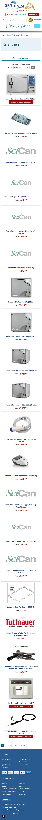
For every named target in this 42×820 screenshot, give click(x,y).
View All (23, 745)
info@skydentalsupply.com (15, 810)
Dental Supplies (6, 759)
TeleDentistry (23, 794)
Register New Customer (9, 791)
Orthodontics (23, 762)
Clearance (5, 767)
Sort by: (10, 67)
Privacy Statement (24, 789)
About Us (4, 783)
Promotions (9, 14)
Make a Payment (34, 14)
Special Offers (23, 765)
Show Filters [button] (22, 58)
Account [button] (27, 26)
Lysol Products (6, 765)
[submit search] (25, 20)
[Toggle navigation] (37, 26)
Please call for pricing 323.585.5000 (21, 102)
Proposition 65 (6, 794)
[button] (17, 26)
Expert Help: (20, 11)
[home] (14, 5)
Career (4, 786)
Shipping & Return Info (9, 789)
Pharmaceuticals (7, 762)
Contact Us (22, 783)
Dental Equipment (24, 759)
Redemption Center (20, 14)
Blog (20, 786)
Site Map (21, 791)
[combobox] (14, 20)
